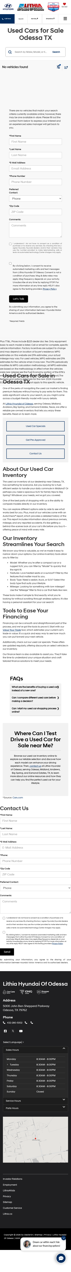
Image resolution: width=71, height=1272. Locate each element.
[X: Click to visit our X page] (13, 1031)
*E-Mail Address (17, 162)
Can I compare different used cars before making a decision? (34, 699)
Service (34, 19)
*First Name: (6, 815)
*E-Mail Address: (8, 841)
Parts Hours (12, 1108)
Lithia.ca (7, 1213)
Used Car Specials (35, 426)
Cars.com (18, 797)
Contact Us (35, 453)
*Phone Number (17, 176)
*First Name (15, 136)
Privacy (7, 1196)
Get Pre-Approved (35, 440)
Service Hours (13, 1100)
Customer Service (12, 1207)
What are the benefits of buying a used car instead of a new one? (35, 689)
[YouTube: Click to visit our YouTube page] (21, 1031)
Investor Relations (12, 1179)
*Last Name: (6, 828)
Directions (50, 19)
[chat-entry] (61, 1258)
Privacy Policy (50, 289)
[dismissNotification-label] (63, 1238)
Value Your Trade (12, 630)
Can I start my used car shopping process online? (34, 710)
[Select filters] (58, 67)
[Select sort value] (65, 67)
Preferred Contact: (13, 191)
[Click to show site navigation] (65, 19)
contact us (35, 766)
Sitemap (7, 1202)
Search (56, 52)
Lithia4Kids (9, 1190)
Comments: (15, 219)
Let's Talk (18, 299)
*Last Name (15, 149)
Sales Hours (12, 1050)
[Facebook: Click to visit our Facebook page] (5, 1031)
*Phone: (4, 855)
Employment (10, 1184)
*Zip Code (14, 206)
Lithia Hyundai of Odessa (19, 403)
